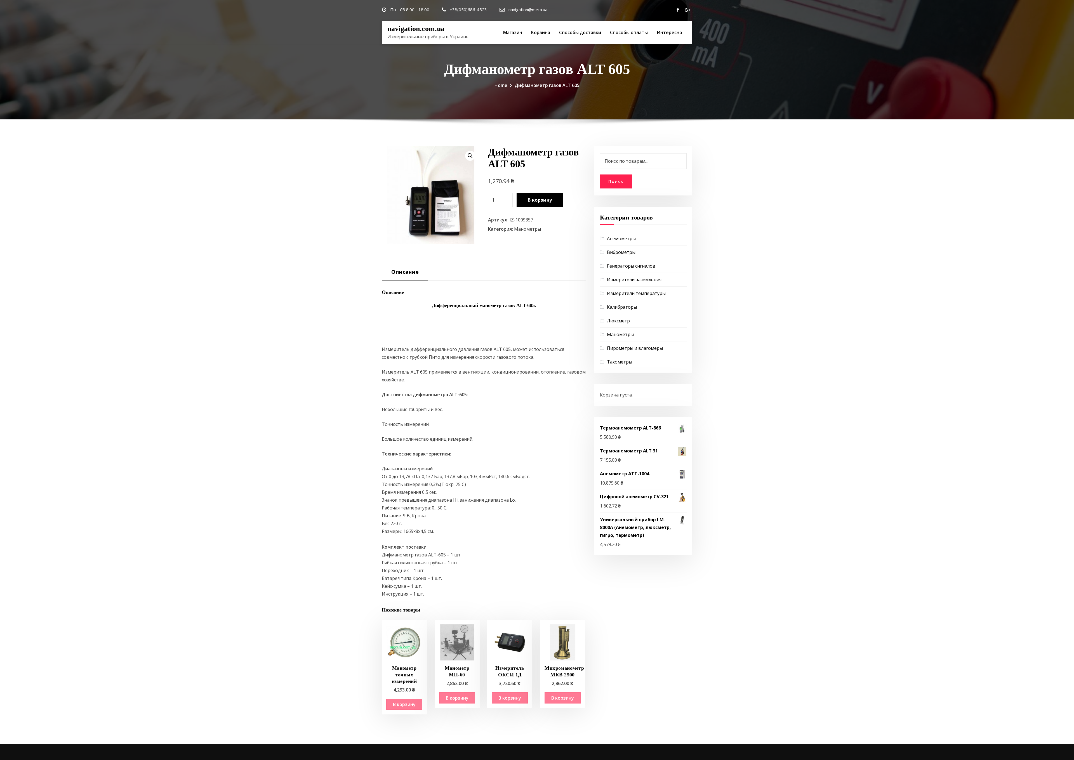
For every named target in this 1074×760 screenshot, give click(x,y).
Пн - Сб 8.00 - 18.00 (409, 9)
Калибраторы (622, 307)
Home (500, 85)
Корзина (540, 32)
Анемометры (621, 238)
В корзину (540, 200)
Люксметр (618, 321)
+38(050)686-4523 (468, 9)
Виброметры (621, 252)
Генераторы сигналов (631, 266)
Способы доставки (580, 32)
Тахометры (619, 362)
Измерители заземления (634, 280)
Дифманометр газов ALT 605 (547, 85)
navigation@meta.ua (527, 9)
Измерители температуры (636, 293)
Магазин (512, 32)
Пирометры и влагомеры (635, 348)
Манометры (527, 229)
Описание (405, 271)
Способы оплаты (629, 32)
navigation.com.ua (415, 29)
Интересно (669, 32)
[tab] (405, 274)
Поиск (615, 181)
